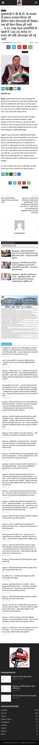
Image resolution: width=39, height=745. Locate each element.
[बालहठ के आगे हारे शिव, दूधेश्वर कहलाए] (6, 679)
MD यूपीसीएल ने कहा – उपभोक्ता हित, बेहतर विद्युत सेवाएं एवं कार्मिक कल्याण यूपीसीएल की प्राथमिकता (18, 577)
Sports (3, 734)
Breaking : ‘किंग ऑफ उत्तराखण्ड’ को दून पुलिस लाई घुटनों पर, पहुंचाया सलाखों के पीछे (19, 560)
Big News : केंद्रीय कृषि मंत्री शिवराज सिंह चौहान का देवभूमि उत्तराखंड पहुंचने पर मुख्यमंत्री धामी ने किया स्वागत (19, 569)
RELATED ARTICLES (8, 243)
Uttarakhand (5, 722)
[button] (36, 2)
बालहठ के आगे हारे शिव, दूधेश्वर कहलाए (22, 676)
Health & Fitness (6, 719)
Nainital (3, 728)
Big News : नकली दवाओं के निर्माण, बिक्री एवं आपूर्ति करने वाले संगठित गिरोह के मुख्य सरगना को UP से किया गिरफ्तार (19, 598)
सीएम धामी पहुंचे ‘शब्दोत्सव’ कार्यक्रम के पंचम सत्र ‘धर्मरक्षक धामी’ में (9, 200)
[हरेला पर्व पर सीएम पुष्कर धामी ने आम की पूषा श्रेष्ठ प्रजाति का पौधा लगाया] (6, 698)
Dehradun (4, 710)
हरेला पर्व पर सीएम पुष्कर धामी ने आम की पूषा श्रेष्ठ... (25, 696)
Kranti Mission (7, 42)
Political (3, 716)
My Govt (4, 10)
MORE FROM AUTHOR (9, 246)
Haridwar (4, 725)
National (3, 731)
